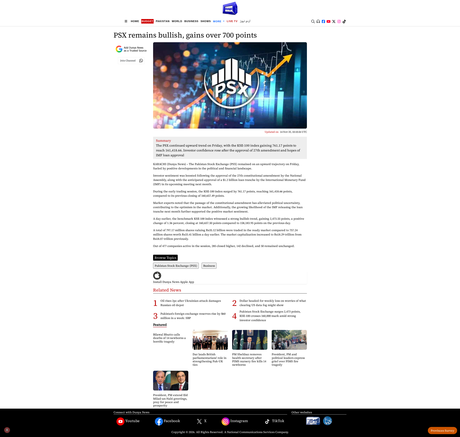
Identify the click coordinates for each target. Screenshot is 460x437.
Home (135, 21)
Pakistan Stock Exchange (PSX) (176, 266)
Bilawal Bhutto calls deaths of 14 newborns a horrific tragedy (169, 337)
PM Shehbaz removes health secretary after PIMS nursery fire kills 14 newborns (249, 359)
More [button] (217, 21)
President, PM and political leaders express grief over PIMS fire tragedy (288, 359)
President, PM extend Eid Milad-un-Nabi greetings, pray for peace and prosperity (170, 400)
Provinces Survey (442, 431)
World (177, 21)
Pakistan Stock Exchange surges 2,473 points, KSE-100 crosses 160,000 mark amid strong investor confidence (270, 315)
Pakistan (163, 21)
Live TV (232, 21)
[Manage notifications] (7, 430)
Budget (147, 21)
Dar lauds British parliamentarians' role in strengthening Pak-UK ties (209, 359)
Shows (206, 21)
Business (191, 21)
